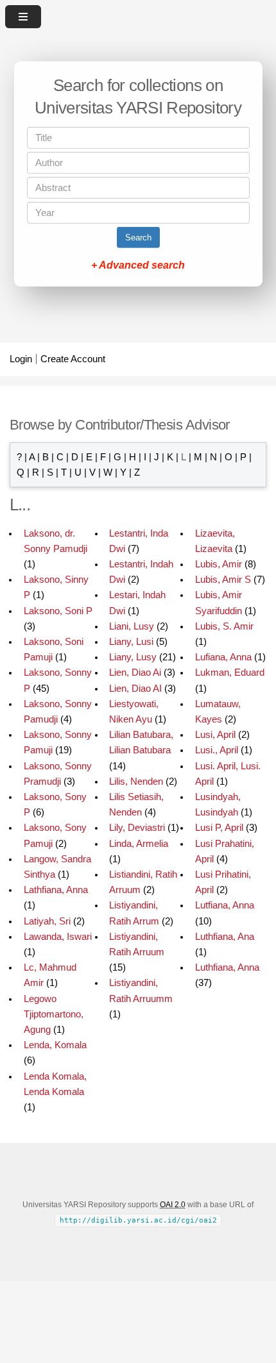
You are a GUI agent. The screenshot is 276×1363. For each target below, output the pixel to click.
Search (138, 237)
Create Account (72, 359)
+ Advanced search (138, 265)
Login (21, 359)
